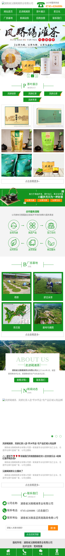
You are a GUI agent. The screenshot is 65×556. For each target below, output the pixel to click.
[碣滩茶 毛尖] (48, 116)
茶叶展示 (40, 11)
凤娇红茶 (32, 93)
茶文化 (57, 11)
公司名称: (12, 503)
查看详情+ (22, 380)
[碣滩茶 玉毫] (16, 140)
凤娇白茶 (53, 93)
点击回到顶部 (32, 534)
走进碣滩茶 (24, 11)
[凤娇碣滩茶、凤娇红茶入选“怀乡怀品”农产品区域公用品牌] (32, 419)
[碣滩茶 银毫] (16, 116)
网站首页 (8, 11)
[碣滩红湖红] (48, 165)
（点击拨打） (35, 510)
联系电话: (12, 510)
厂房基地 (8, 18)
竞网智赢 (38, 546)
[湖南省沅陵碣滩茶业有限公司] (17, 4)
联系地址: (12, 517)
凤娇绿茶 (12, 93)
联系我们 (57, 18)
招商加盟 (40, 18)
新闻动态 (24, 18)
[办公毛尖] (16, 165)
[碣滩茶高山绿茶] (48, 140)
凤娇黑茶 (32, 100)
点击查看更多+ (32, 181)
